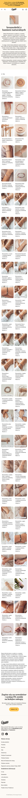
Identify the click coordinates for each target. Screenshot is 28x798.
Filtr (4, 74)
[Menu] (1, 9)
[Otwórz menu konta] (23, 9)
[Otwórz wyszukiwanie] (5, 9)
